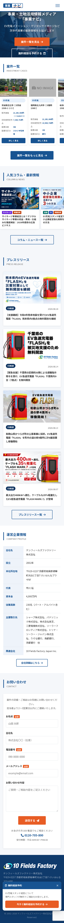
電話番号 (13, 749)
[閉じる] (57, 885)
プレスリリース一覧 (31, 514)
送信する (30, 820)
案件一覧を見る (30, 42)
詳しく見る (14, 140)
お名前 (12, 716)
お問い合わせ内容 (15, 782)
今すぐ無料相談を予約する (31, 904)
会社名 (9, 733)
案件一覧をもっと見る (30, 155)
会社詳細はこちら (30, 662)
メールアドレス (17, 766)
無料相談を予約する (30, 53)
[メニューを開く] (57, 5)
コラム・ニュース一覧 (30, 240)
